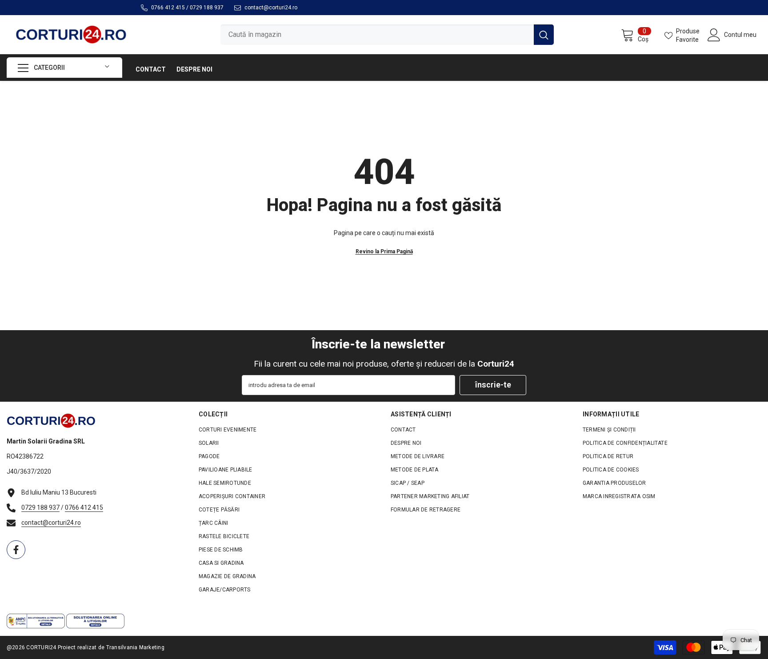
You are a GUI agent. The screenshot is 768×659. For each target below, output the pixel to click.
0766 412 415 (168, 7)
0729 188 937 (207, 7)
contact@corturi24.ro (270, 7)
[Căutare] (387, 34)
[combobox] (377, 34)
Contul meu (740, 35)
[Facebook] (16, 549)
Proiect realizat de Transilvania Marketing (111, 647)
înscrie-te (493, 384)
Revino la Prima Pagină (384, 251)
